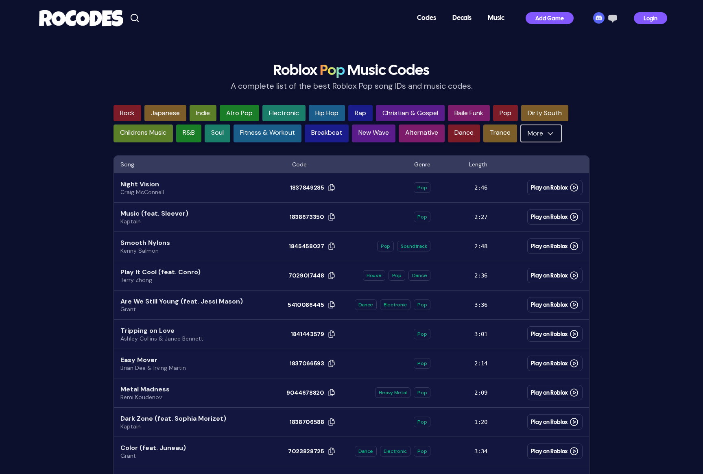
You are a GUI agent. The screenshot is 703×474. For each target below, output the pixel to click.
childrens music (143, 132)
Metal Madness (145, 389)
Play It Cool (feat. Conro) (160, 272)
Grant (128, 309)
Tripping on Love (147, 330)
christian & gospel (410, 113)
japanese (165, 113)
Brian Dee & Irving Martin (153, 367)
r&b (189, 132)
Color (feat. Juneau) (153, 447)
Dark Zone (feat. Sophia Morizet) (173, 418)
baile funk (468, 113)
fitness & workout (267, 132)
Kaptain (130, 221)
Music (496, 18)
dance (464, 132)
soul (217, 132)
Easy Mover (138, 360)
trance (500, 132)
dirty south (545, 113)
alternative (421, 132)
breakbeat (326, 132)
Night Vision (139, 184)
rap (360, 113)
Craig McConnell (142, 192)
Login (650, 19)
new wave (373, 132)
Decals (462, 18)
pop (505, 113)
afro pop (239, 113)
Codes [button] (426, 18)
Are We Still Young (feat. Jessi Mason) (181, 301)
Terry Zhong (136, 280)
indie (203, 113)
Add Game (549, 19)
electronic (284, 113)
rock (127, 113)
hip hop (326, 113)
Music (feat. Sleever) (154, 213)
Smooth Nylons (145, 242)
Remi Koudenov (141, 397)
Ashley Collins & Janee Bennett (161, 338)
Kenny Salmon (139, 250)
